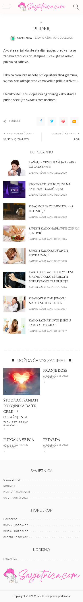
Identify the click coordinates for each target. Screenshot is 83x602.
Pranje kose (55, 370)
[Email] (74, 121)
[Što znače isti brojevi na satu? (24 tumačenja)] (14, 189)
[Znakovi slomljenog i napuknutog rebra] (14, 304)
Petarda (51, 439)
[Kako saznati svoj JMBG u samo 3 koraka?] (14, 326)
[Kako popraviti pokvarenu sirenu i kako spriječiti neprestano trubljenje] (14, 280)
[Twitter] (52, 121)
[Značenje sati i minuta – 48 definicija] (14, 211)
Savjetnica (24, 38)
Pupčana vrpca (18, 439)
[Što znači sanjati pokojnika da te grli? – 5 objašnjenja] (21, 381)
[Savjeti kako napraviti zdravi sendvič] (14, 234)
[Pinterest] (63, 121)
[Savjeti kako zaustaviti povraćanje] (14, 256)
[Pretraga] (75, 6)
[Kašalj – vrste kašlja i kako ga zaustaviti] (14, 167)
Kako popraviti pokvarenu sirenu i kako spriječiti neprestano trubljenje (51, 276)
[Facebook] (41, 121)
